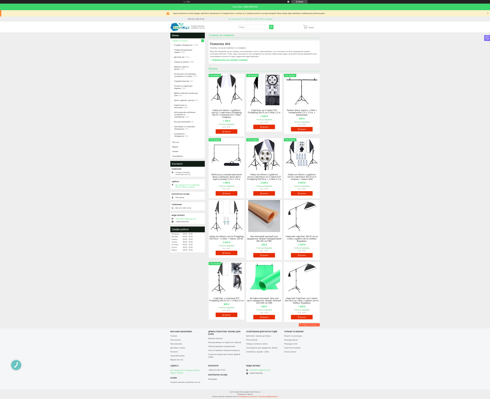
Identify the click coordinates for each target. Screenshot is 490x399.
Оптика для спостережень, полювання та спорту (185, 75)
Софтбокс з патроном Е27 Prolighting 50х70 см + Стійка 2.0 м (226, 299)
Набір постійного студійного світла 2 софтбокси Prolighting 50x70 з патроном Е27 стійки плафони (226, 113)
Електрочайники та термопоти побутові (224, 342)
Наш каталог (175, 340)
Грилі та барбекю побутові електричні (224, 350)
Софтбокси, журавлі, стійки (257, 352)
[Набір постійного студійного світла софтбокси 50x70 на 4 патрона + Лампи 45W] (302, 154)
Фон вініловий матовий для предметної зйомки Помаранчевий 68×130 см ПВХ (264, 238)
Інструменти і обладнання (179, 135)
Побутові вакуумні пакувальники (221, 346)
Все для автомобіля (182, 122)
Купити (228, 132)
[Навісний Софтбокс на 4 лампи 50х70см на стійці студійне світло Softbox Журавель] (302, 278)
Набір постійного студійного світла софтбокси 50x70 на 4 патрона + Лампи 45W (301, 176)
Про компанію (176, 344)
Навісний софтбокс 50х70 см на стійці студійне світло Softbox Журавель (302, 238)
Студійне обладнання (183, 45)
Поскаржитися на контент (248, 396)
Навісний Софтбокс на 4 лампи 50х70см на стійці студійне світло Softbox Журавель (302, 300)
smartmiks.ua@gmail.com (185, 219)
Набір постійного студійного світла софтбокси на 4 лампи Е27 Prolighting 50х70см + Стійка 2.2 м (264, 176)
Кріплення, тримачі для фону (258, 336)
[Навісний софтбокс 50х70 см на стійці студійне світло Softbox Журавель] (302, 216)
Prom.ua (257, 392)
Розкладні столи (290, 344)
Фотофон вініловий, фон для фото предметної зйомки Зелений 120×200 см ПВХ (264, 300)
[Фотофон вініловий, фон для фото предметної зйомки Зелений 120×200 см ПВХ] (264, 278)
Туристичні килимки (292, 348)
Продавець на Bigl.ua (245, 394)
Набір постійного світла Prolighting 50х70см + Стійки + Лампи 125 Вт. (226, 237)
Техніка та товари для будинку (183, 87)
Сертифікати (177, 156)
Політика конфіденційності (268, 396)
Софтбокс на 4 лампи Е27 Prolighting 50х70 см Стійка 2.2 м (264, 111)
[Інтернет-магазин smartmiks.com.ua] (179, 27)
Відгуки (175, 147)
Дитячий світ (179, 57)
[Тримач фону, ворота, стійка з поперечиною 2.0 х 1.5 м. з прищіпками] (302, 90)
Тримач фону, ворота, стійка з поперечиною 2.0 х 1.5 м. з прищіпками (302, 112)
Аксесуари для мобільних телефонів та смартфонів (184, 114)
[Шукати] (271, 27)
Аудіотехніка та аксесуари (180, 106)
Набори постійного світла (256, 344)
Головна (173, 336)
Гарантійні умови (177, 356)
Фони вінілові (251, 340)
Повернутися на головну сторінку (230, 60)
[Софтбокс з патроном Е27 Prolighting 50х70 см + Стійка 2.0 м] (226, 278)
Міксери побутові (215, 338)
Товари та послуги (180, 41)
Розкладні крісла (291, 340)
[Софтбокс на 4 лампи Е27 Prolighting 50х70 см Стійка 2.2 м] (264, 90)
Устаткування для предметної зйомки (262, 348)
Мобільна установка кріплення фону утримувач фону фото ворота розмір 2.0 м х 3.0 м (226, 176)
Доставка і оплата (177, 348)
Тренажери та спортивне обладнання (184, 128)
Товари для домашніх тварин (183, 51)
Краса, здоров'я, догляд (184, 100)
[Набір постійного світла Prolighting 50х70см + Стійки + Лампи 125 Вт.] (226, 216)
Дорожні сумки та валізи (181, 68)
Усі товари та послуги (308, 325)
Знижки (175, 151)
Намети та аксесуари (293, 336)
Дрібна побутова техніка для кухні (186, 94)
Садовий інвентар (181, 81)
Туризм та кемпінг (181, 62)
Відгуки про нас (176, 360)
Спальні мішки (290, 352)
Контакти (174, 352)
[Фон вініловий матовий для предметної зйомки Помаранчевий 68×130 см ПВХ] (264, 216)
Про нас (175, 142)
